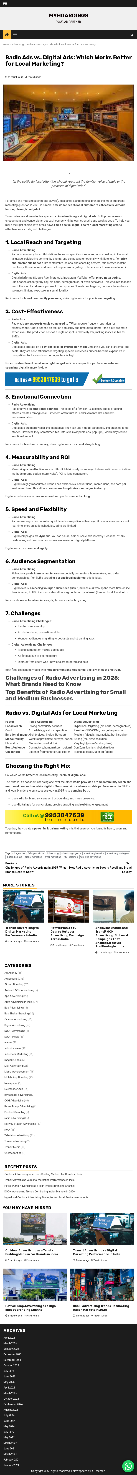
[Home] (7, 34)
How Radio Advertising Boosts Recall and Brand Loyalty (100, 868)
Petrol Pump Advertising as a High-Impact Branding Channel (39, 1185)
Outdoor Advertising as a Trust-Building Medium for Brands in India (43, 1174)
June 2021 (10, 1448)
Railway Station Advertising (20, 1123)
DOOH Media (11, 1036)
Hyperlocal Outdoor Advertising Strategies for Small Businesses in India (46, 1197)
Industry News (12, 1048)
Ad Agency (10, 972)
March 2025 (10, 1393)
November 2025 (13, 1359)
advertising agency (71, 853)
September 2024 (13, 1404)
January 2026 (11, 1348)
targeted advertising (90, 857)
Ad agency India (36, 853)
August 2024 (11, 1409)
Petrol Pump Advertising (18, 1106)
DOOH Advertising (14, 1030)
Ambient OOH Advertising (19, 990)
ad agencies (18, 853)
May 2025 (9, 1382)
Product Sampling (14, 1112)
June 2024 (10, 1420)
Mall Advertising (13, 1065)
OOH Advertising (14, 1100)
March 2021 (10, 1454)
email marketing (53, 857)
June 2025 (10, 1376)
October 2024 (11, 1398)
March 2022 (10, 1443)
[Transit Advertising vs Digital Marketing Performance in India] (23, 906)
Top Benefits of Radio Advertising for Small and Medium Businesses (65, 695)
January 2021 (11, 1465)
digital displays (14, 857)
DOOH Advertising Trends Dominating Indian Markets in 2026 (39, 1191)
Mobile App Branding (16, 1077)
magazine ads (12, 1060)
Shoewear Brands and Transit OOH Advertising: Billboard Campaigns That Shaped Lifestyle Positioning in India (111, 937)
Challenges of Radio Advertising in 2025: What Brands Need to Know (62, 680)
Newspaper (11, 1083)
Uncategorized (12, 1153)
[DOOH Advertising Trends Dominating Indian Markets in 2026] (102, 1285)
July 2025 (9, 1371)
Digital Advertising (14, 1025)
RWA (7, 1129)
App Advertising (13, 996)
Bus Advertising (13, 1007)
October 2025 (11, 1365)
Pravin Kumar (34, 77)
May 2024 (9, 1426)
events (8, 1042)
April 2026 (9, 1337)
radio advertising (14, 1118)
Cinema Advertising (15, 1019)
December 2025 (13, 1354)
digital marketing (33, 857)
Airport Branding (13, 984)
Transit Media (12, 1147)
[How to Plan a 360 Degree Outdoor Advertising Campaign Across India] (68, 906)
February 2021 (12, 1459)
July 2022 (9, 1431)
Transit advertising (15, 1141)
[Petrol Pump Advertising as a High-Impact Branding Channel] (35, 1285)
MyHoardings (68, 15)
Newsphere (80, 1471)
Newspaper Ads (13, 1089)
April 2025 (9, 1387)
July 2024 (9, 1415)
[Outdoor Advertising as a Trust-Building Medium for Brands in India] (35, 1229)
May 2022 (9, 1437)
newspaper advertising (17, 1094)
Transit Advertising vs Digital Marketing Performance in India (22, 931)
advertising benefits (93, 853)
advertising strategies (117, 853)
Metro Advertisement (16, 1071)
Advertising (53, 853)
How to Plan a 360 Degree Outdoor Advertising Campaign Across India (67, 933)
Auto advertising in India (18, 1002)
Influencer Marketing (16, 1054)
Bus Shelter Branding (16, 1013)
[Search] (132, 34)
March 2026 (10, 1343)
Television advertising (16, 1135)
